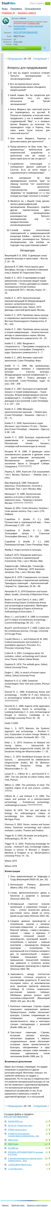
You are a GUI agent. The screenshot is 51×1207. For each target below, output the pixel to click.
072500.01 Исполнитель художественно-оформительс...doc (23, 1135)
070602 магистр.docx (17, 1129)
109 (46, 1158)
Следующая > (41, 58)
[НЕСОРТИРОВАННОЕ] (25, 32)
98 (47, 1140)
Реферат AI (8, 13)
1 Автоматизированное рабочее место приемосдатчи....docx (25, 1159)
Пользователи (33, 8)
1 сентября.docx (15, 1169)
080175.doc (13, 1144)
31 (47, 1148)
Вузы (5, 8)
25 (47, 1121)
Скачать (22, 48)
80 (47, 1165)
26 (47, 1152)
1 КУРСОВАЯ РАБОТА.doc (20, 1165)
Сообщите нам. (34, 23)
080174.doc (13, 1140)
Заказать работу (27, 13)
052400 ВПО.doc (15, 1121)
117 (46, 1144)
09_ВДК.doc (13, 1148)
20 (47, 1129)
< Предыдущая (14, 58)
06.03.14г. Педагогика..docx (20, 1125)
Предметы (16, 8)
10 (47, 1134)
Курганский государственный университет (28, 27)
